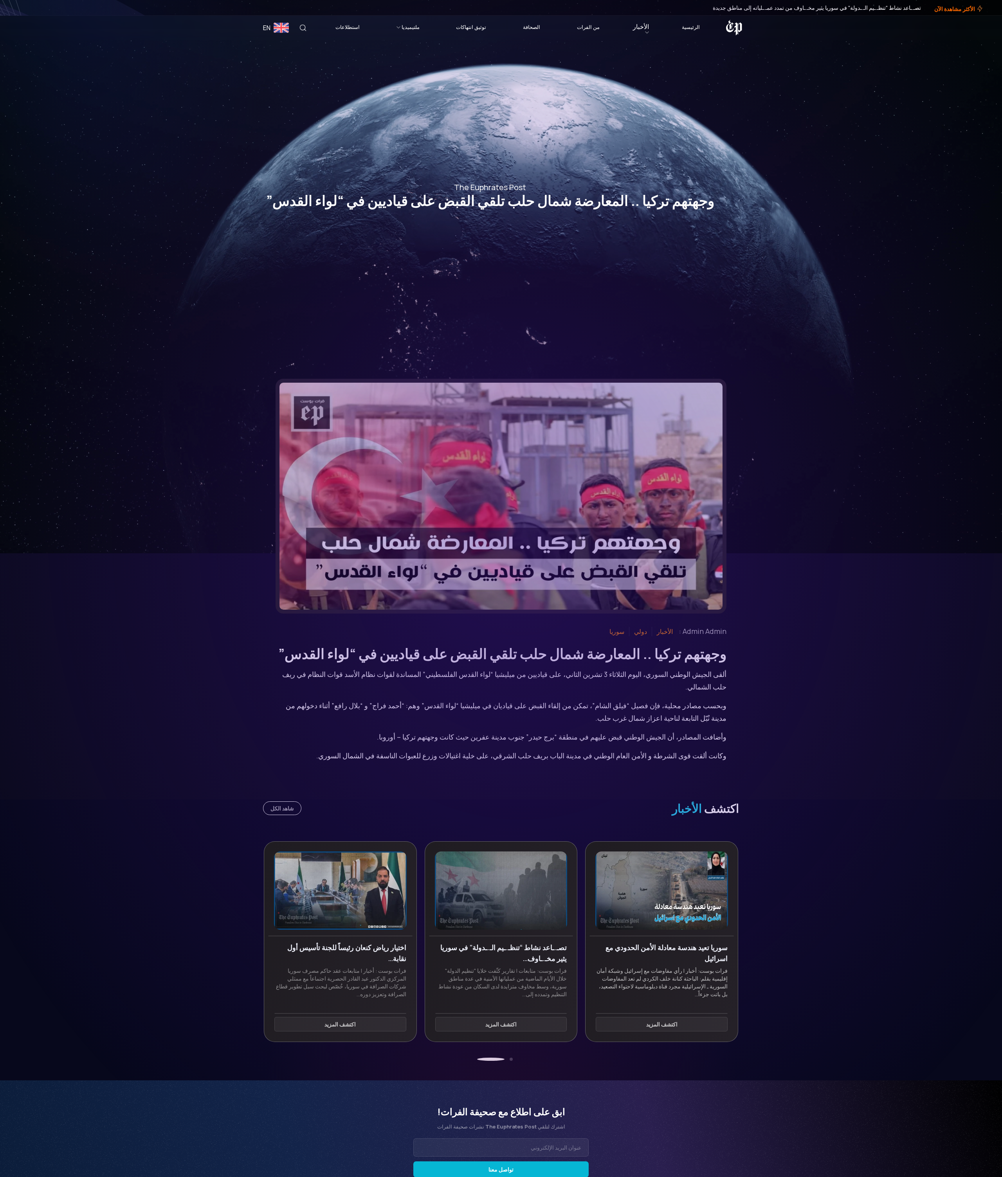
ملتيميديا (411, 27)
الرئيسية (691, 27)
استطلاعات (347, 27)
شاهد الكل (282, 808)
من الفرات (588, 27)
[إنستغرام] (25, 7)
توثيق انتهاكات (471, 27)
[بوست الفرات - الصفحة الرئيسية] (734, 28)
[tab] (511, 1059)
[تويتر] (30, 7)
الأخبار (641, 26)
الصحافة (531, 27)
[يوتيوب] (19, 7)
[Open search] (303, 28)
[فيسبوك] (36, 7)
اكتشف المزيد (662, 1024)
